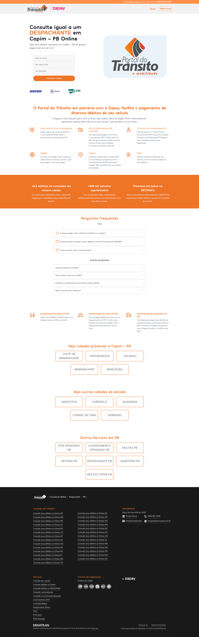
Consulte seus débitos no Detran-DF (48, 513)
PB (84, 497)
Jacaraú (130, 356)
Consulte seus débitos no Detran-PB (93, 551)
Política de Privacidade (158, 625)
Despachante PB (99, 461)
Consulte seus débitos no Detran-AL (92, 540)
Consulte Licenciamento (43, 592)
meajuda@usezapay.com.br (159, 521)
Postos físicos (131, 516)
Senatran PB (130, 461)
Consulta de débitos (58, 497)
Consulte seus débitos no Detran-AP (48, 536)
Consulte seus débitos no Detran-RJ (92, 513)
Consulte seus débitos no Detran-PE (48, 529)
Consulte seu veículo (41, 581)
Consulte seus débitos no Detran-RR (48, 559)
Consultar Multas (40, 604)
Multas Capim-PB (99, 474)
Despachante (74, 497)
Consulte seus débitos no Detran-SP (93, 517)
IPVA (35, 611)
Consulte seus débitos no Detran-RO (93, 555)
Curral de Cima (84, 415)
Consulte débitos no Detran (44, 585)
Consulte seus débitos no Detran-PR (48, 521)
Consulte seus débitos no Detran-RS (93, 521)
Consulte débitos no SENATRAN (46, 588)
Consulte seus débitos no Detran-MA (93, 544)
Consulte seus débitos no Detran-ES (93, 532)
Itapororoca (99, 356)
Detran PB (69, 461)
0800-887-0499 (154, 516)
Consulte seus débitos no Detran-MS (93, 547)
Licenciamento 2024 (41, 600)
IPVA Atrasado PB (69, 447)
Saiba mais (94, 628)
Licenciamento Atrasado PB (99, 447)
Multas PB (130, 447)
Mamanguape (84, 369)
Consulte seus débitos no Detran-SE (93, 559)
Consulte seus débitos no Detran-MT (48, 548)
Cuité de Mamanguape (69, 356)
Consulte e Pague (54, 78)
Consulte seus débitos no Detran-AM (93, 536)
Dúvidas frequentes (134, 521)
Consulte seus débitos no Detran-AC (48, 540)
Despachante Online (41, 607)
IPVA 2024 (37, 615)
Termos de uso (143, 625)
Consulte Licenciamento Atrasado (47, 596)
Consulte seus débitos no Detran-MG (48, 517)
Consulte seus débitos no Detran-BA (93, 528)
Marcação (115, 369)
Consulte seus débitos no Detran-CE (48, 532)
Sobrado (115, 415)
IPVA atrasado (39, 619)
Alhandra (130, 401)
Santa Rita (69, 401)
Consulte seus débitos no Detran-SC (48, 525)
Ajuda (152, 8)
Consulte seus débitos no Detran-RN (93, 525)
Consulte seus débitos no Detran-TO (48, 563)
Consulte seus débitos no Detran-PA (48, 551)
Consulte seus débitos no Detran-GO (48, 544)
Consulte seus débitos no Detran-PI (47, 555)
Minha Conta (165, 9)
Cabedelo (99, 401)
